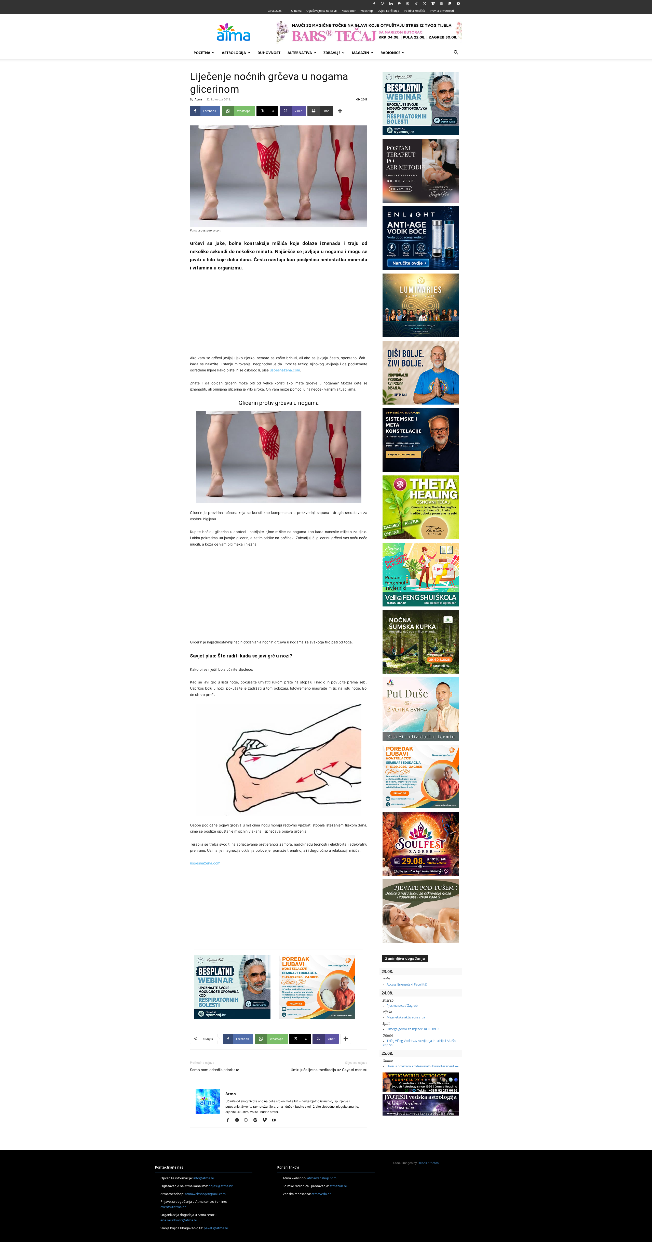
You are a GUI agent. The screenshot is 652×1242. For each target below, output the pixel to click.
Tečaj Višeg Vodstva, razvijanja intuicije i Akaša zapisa (419, 1042)
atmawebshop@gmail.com (205, 1193)
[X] (424, 3)
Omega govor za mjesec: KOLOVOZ (413, 1029)
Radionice (390, 52)
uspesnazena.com (285, 370)
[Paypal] (399, 3)
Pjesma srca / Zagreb (402, 1005)
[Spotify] (257, 1120)
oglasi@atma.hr (221, 1186)
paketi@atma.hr (216, 1227)
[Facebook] (374, 3)
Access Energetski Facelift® (407, 984)
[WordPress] (450, 3)
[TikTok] (416, 3)
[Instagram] (382, 3)
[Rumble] (408, 3)
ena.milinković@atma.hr (178, 1220)
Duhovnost (268, 52)
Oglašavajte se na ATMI (321, 10)
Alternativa (300, 52)
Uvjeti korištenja (388, 10)
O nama (296, 10)
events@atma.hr (173, 1207)
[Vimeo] (433, 3)
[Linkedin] (391, 3)
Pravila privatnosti (442, 10)
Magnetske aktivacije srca (406, 1017)
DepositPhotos (428, 1163)
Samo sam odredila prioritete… (215, 1070)
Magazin (360, 52)
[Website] (441, 3)
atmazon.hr (338, 1186)
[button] (456, 53)
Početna (202, 52)
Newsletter (349, 10)
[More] (340, 111)
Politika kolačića (414, 10)
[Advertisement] (278, 314)
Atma (198, 99)
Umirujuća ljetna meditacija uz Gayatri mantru (329, 1070)
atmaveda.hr (321, 1193)
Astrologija (234, 52)
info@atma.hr (203, 1178)
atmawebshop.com (321, 1178)
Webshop (366, 10)
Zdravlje (332, 52)
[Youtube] (458, 3)
